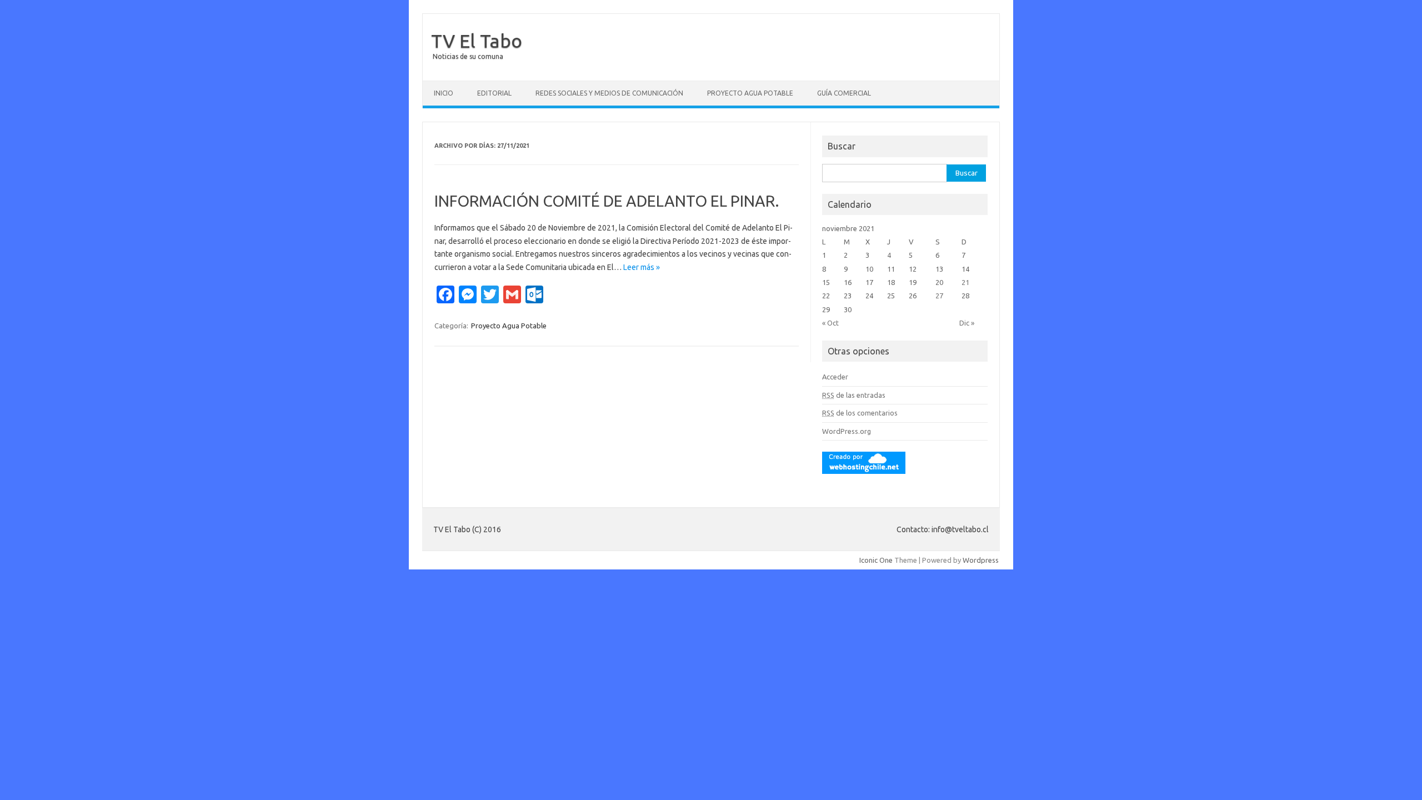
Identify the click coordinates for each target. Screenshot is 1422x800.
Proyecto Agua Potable (750, 93)
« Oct (830, 323)
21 (965, 282)
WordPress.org (846, 431)
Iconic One (876, 560)
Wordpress (981, 560)
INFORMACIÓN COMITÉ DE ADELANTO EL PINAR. (606, 200)
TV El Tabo (476, 40)
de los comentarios (860, 413)
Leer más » (641, 267)
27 (939, 295)
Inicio (443, 93)
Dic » (966, 323)
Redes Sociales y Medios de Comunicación (609, 93)
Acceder (835, 377)
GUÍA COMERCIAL (844, 93)
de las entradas (853, 395)
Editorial (494, 93)
